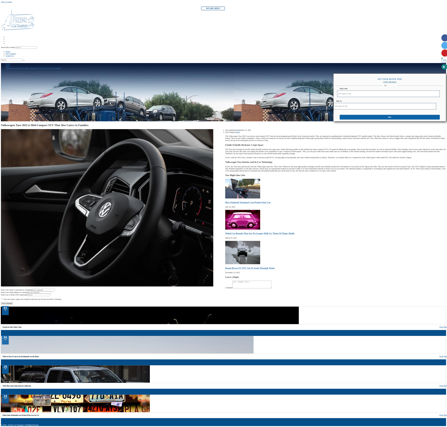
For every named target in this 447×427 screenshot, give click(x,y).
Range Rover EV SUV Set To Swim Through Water (250, 268)
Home (8, 52)
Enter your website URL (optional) (14, 295)
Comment (228, 288)
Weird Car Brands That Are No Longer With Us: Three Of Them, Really (260, 233)
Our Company (11, 54)
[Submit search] (24, 60)
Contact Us (10, 56)
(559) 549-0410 (6, 5)
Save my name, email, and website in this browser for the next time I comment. (33, 299)
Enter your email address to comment (14, 292)
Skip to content (6, 2)
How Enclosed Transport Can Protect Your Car (248, 202)
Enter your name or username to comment (16, 290)
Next (389, 117)
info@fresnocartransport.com (29, 5)
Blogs (238, 132)
